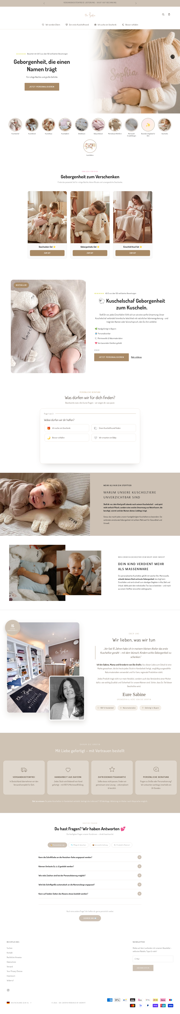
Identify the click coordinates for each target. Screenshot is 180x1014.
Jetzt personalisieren (41, 87)
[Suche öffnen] (163, 14)
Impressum (11, 976)
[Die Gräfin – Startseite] (90, 14)
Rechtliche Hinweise (14, 957)
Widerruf (10, 980)
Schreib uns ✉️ (90, 918)
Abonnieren (143, 968)
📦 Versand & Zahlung (100, 845)
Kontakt (10, 952)
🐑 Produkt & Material (122, 845)
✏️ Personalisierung (57, 845)
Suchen (9, 948)
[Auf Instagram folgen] (8, 990)
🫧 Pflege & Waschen (78, 845)
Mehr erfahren (136, 357)
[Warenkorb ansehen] (169, 14)
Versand (10, 966)
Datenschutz (11, 962)
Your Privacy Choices (14, 971)
